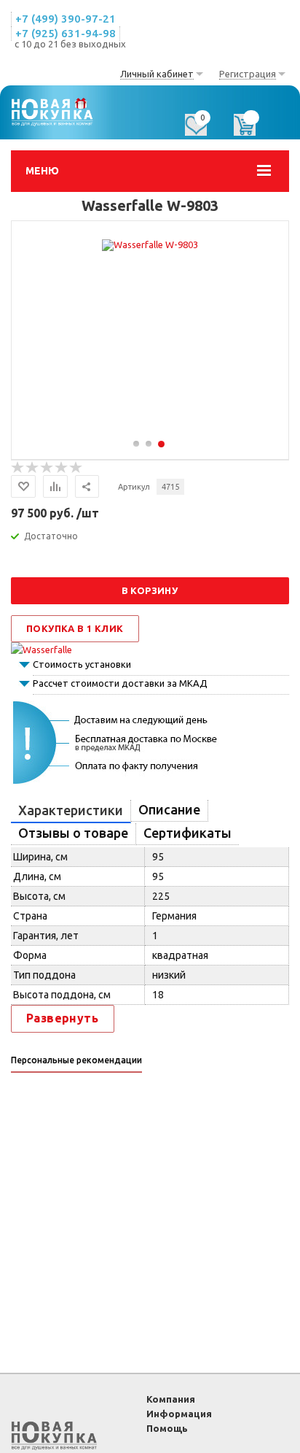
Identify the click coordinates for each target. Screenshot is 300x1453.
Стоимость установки (82, 664)
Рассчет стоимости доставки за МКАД (120, 683)
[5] (76, 467)
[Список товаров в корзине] (251, 129)
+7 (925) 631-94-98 (65, 33)
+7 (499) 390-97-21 (65, 18)
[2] (32, 467)
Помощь (167, 1428)
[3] (47, 467)
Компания (170, 1399)
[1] (18, 467)
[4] (62, 467)
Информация (179, 1413)
